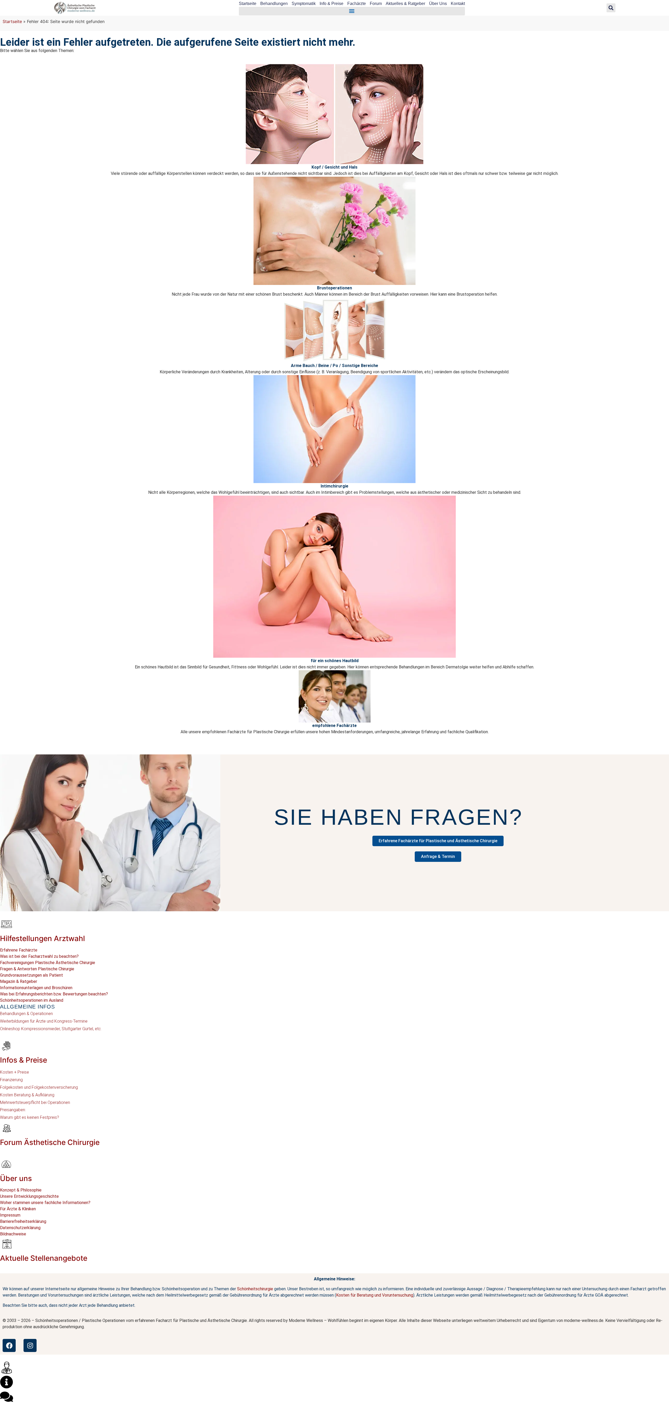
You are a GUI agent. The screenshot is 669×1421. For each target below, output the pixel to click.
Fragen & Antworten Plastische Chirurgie (37, 968)
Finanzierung (11, 1079)
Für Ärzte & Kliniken (18, 1208)
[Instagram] (30, 1345)
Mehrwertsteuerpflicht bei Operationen (35, 1102)
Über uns (16, 1178)
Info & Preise (331, 3)
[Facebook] (9, 1345)
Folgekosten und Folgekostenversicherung (39, 1087)
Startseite (247, 3)
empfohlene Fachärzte (334, 725)
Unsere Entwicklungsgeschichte (29, 1196)
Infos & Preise (23, 1060)
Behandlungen (274, 3)
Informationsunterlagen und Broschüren (36, 987)
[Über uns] (6, 1164)
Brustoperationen (334, 287)
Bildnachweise (13, 1233)
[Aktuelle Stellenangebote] (6, 1243)
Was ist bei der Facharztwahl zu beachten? (39, 956)
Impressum (10, 1215)
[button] (352, 11)
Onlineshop (10, 1028)
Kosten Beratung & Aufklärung (27, 1094)
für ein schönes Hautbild (335, 660)
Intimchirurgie (334, 486)
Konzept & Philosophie (21, 1190)
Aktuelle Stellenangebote (43, 1258)
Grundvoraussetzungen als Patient (31, 975)
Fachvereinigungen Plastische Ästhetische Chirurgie (47, 962)
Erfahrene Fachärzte (18, 950)
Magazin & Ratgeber (18, 981)
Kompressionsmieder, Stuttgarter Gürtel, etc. (61, 1028)
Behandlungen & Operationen (26, 1013)
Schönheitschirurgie (255, 1288)
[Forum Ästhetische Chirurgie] (6, 1127)
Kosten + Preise (14, 1072)
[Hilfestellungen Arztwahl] (6, 924)
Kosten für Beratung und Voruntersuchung (374, 1295)
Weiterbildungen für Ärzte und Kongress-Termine (44, 1021)
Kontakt (458, 3)
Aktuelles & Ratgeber (405, 3)
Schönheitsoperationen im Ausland (31, 1000)
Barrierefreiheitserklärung (23, 1221)
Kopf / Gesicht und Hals (334, 167)
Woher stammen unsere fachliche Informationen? (45, 1202)
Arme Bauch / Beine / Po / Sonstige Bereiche (334, 365)
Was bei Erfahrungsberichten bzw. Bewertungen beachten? (54, 994)
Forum (376, 3)
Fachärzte (356, 3)
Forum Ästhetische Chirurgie (50, 1142)
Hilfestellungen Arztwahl (42, 938)
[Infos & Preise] (6, 1045)
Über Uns (438, 3)
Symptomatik (304, 3)
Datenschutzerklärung (20, 1227)
